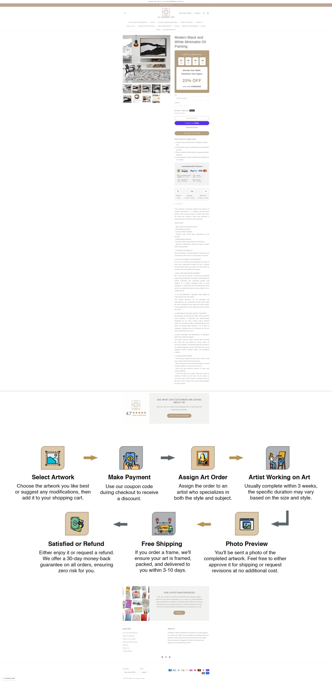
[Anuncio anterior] (123, 5)
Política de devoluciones (130, 642)
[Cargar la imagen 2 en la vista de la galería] (136, 88)
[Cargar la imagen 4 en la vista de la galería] (156, 88)
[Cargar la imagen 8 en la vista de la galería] (146, 98)
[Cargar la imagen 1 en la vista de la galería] (127, 88)
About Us (125, 645)
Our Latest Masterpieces (130, 632)
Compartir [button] (179, 203)
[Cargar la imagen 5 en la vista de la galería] (166, 88)
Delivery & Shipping (128, 635)
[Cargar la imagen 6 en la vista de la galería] (127, 98)
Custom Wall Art (127, 651)
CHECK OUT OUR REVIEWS (179, 415)
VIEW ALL (179, 612)
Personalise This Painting (192, 133)
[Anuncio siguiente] (209, 5)
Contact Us (126, 648)
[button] (125, 13)
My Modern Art (130, 678)
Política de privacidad (129, 639)
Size (176, 95)
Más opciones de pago (192, 127)
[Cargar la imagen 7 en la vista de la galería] (136, 98)
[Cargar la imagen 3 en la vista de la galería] (146, 88)
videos (190, 599)
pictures (181, 599)
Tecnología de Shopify (139, 678)
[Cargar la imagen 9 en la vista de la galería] (156, 98)
